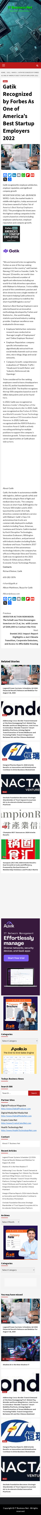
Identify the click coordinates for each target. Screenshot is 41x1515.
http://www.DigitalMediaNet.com (16, 1116)
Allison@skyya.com (11, 593)
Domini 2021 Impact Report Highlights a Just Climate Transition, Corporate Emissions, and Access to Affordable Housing (21, 637)
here (5, 397)
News (5, 81)
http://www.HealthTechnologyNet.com (19, 1130)
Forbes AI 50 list (30, 411)
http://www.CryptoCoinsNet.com (16, 1123)
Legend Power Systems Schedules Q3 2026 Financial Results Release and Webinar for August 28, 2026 (20, 690)
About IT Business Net (11, 1143)
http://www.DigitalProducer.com (16, 1108)
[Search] (37, 66)
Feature (19, 1359)
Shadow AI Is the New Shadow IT (15, 1166)
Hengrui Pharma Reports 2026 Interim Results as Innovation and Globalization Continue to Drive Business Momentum (19, 767)
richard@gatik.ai (10, 583)
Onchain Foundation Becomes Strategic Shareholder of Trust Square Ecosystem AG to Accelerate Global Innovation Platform (19, 801)
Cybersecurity (10, 1359)
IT (25, 1359)
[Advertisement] (20, 34)
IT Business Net (20, 7)
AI (3, 1359)
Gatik (12, 198)
